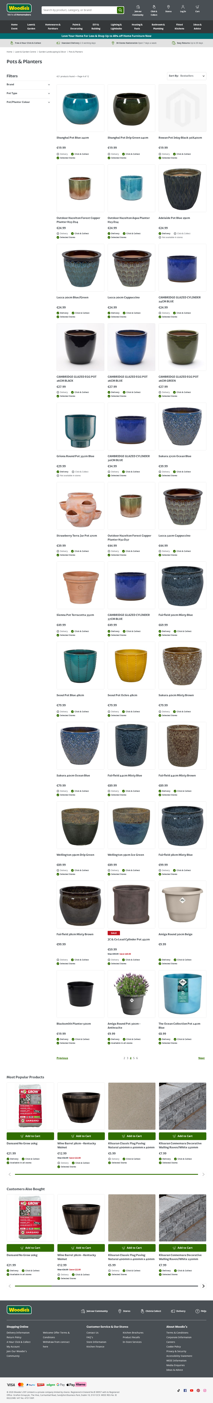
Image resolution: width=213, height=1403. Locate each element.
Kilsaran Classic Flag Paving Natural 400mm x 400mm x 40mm (131, 1145)
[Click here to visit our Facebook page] (185, 1390)
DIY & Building (96, 26)
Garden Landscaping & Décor (52, 51)
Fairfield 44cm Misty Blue (125, 775)
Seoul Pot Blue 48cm (70, 695)
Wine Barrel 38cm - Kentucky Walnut (76, 1145)
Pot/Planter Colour (18, 102)
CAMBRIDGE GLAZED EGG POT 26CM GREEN (179, 379)
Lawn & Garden (31, 26)
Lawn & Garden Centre (25, 51)
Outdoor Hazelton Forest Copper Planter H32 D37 (129, 538)
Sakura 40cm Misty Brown (176, 695)
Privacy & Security (176, 1351)
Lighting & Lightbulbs (116, 26)
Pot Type (12, 93)
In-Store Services (132, 1342)
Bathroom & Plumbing (158, 26)
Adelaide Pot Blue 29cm (174, 218)
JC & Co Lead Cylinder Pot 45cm (129, 939)
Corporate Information (179, 1337)
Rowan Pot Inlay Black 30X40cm (180, 138)
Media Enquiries (175, 1365)
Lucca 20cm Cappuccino (124, 297)
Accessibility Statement (179, 1356)
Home (9, 51)
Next (201, 1058)
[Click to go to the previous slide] (9, 1174)
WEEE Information (176, 1360)
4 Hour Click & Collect (18, 1342)
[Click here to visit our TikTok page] (178, 1390)
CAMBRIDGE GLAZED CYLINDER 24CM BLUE (180, 299)
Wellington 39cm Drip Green (75, 855)
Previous (62, 1058)
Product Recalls (131, 1337)
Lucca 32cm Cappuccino (174, 536)
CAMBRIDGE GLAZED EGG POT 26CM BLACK (77, 379)
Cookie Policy (173, 1346)
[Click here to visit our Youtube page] (191, 1390)
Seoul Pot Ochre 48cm (122, 695)
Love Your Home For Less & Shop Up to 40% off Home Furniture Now (106, 36)
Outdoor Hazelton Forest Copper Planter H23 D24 (78, 220)
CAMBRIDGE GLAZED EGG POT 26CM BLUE (128, 379)
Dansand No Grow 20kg (22, 1143)
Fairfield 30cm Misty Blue (176, 615)
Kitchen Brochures (133, 1333)
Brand (10, 84)
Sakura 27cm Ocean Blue (175, 456)
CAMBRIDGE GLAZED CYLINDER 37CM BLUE (129, 617)
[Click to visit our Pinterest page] (198, 1390)
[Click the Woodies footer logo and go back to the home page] (19, 1312)
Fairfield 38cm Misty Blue (176, 855)
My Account (13, 1346)
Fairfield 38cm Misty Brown (75, 934)
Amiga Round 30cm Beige (176, 934)
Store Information (96, 1342)
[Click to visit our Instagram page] (204, 1390)
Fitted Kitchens (179, 26)
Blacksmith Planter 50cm (74, 1024)
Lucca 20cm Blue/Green (72, 297)
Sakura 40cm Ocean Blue (73, 775)
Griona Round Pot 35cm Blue (75, 456)
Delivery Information (18, 1333)
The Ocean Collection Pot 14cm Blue (179, 1026)
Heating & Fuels (137, 26)
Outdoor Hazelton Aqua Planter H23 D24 (129, 220)
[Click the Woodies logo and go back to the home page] (19, 10)
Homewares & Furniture (53, 26)
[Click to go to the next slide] (203, 1174)
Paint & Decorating (76, 26)
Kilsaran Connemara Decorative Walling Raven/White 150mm (180, 1145)
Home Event (14, 26)
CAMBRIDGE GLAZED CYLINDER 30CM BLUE (129, 458)
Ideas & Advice (197, 26)
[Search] (120, 10)
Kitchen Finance (95, 1346)
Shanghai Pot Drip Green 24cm (128, 138)
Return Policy (14, 1337)
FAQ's (90, 1337)
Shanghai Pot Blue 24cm (73, 138)
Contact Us (93, 1333)
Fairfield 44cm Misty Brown (177, 775)
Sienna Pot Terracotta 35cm (75, 615)
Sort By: (174, 75)
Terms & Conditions (177, 1333)
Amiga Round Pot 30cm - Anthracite (124, 1026)
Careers (170, 1342)
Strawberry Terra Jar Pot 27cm (77, 536)
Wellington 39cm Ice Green (126, 855)
